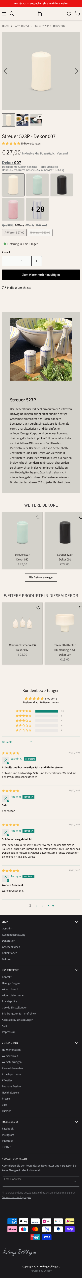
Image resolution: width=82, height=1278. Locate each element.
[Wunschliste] (69, 14)
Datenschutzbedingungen (16, 1197)
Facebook (8, 1129)
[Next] (76, 71)
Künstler (7, 1081)
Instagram (8, 1135)
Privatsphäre (9, 1001)
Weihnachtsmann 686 (22, 645)
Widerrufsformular (13, 995)
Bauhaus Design (11, 1087)
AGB (4, 1026)
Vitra (4, 1105)
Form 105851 (21, 26)
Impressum (9, 1032)
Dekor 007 (22, 650)
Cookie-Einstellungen (14, 1008)
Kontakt (7, 977)
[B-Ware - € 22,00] (41, 237)
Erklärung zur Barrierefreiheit (19, 1014)
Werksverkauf (10, 1056)
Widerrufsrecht (11, 989)
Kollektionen (9, 953)
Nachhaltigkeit (10, 1093)
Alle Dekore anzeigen (41, 577)
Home (5, 26)
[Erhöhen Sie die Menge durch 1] (37, 261)
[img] (10, 753)
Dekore (6, 959)
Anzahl (6, 252)
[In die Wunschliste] (38, 517)
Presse (6, 1099)
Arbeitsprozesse (11, 1074)
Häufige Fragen (11, 983)
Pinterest (7, 1141)
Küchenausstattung (13, 935)
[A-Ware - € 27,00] (15, 237)
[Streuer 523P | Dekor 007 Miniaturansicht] (8, 120)
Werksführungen (12, 1062)
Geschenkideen (11, 947)
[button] (11, 143)
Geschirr (7, 929)
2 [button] (36, 906)
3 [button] (43, 906)
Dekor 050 (22, 559)
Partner (6, 1111)
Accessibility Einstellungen (17, 1020)
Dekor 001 (65, 559)
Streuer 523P (41, 26)
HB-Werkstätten (11, 1050)
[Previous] (6, 71)
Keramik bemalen (12, 1068)
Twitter (6, 1147)
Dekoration (8, 941)
